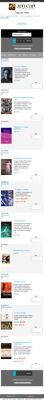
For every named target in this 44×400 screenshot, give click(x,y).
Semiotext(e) (4, 60)
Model (4, 55)
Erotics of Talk (20, 313)
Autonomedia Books (26, 16)
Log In (38, 1)
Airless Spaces (21, 66)
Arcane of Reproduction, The (23, 98)
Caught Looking (21, 190)
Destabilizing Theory (21, 250)
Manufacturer (12, 55)
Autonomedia (5, 92)
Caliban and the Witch (22, 158)
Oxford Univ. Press (6, 307)
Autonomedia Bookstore (21, 396)
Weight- (25, 55)
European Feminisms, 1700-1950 (22, 343)
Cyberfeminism (20, 221)
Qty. (19, 55)
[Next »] (29, 40)
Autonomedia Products (12, 16)
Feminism (36, 16)
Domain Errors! (20, 282)
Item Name (33, 55)
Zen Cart (36, 396)
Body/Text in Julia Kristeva (21, 128)
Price (40, 55)
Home (31, 1)
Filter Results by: (22, 31)
